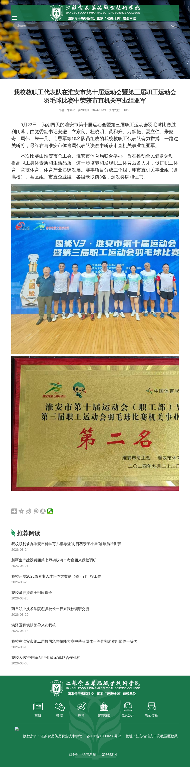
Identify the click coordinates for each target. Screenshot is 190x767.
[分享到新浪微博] (29, 511)
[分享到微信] (50, 511)
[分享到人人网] (43, 511)
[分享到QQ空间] (21, 511)
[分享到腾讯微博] (36, 511)
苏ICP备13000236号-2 (104, 736)
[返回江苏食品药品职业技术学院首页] (95, 13)
